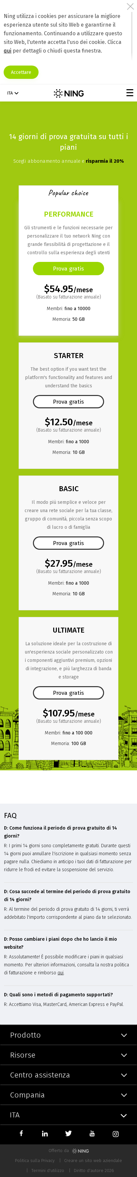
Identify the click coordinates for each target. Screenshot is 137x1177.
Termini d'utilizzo (47, 1170)
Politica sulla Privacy (35, 1160)
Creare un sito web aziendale (93, 1160)
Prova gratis (68, 401)
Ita (10, 93)
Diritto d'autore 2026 (94, 1170)
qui (7, 51)
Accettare (21, 72)
